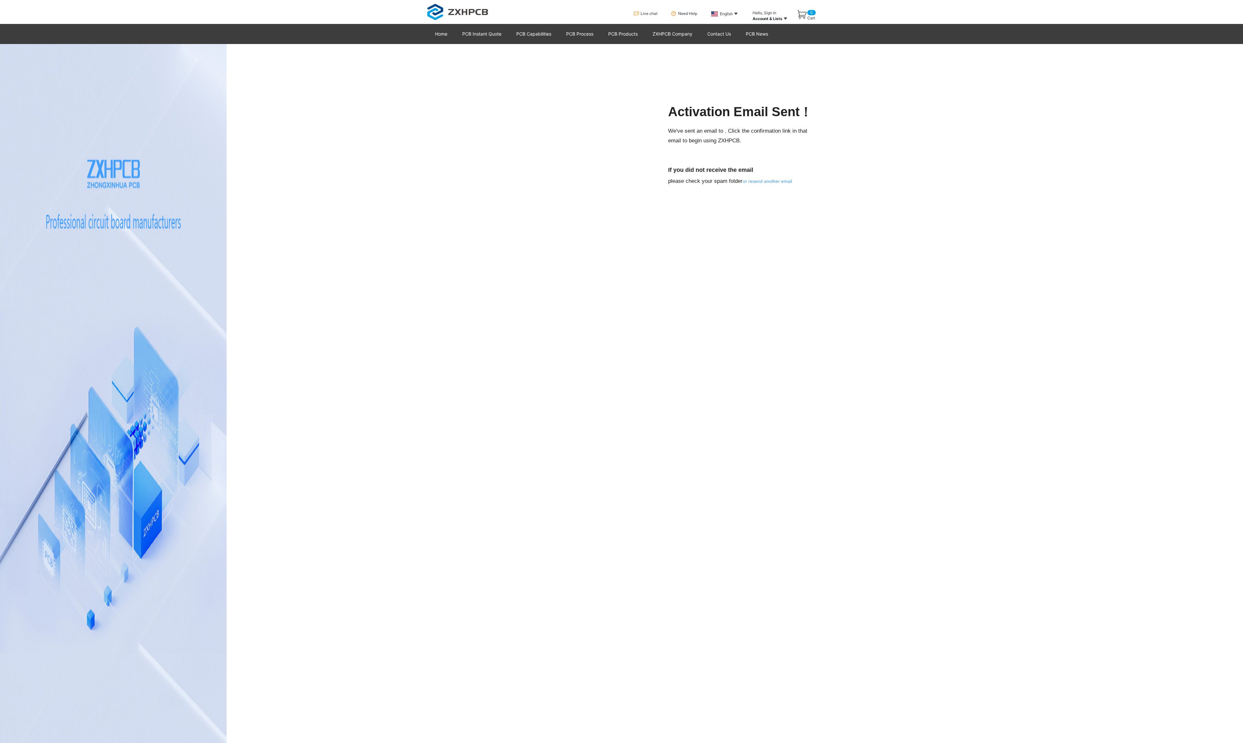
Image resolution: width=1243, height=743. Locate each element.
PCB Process (579, 34)
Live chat (649, 13)
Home (441, 34)
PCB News (757, 34)
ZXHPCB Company (672, 34)
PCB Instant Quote (481, 34)
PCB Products (623, 34)
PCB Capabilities (533, 34)
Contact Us (719, 34)
